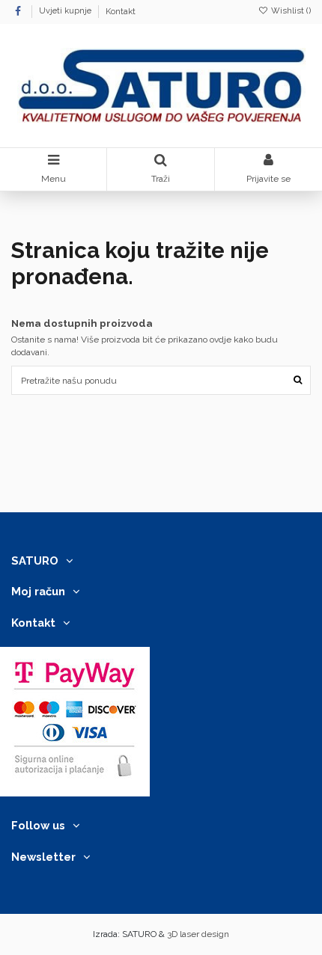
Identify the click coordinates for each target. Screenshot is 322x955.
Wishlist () (290, 11)
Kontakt (121, 11)
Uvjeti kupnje (66, 11)
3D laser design (198, 934)
